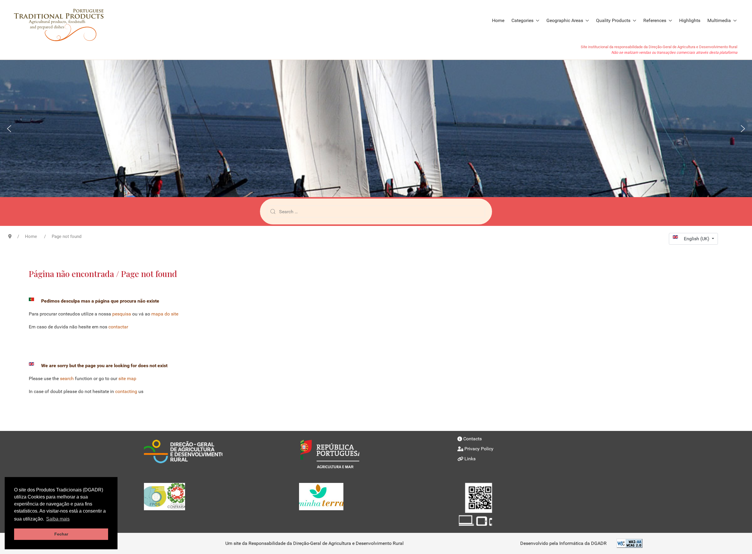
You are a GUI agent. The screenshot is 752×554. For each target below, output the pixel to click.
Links (470, 458)
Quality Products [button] (613, 20)
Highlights (689, 20)
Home (498, 20)
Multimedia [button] (719, 20)
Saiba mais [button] (58, 518)
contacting (126, 391)
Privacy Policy (479, 448)
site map (127, 378)
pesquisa (121, 314)
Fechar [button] (61, 534)
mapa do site (164, 314)
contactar (118, 327)
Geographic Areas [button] (564, 20)
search (67, 378)
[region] (376, 128)
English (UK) (697, 238)
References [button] (654, 20)
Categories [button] (522, 20)
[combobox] (376, 211)
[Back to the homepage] (62, 20)
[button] (9, 128)
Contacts (472, 438)
